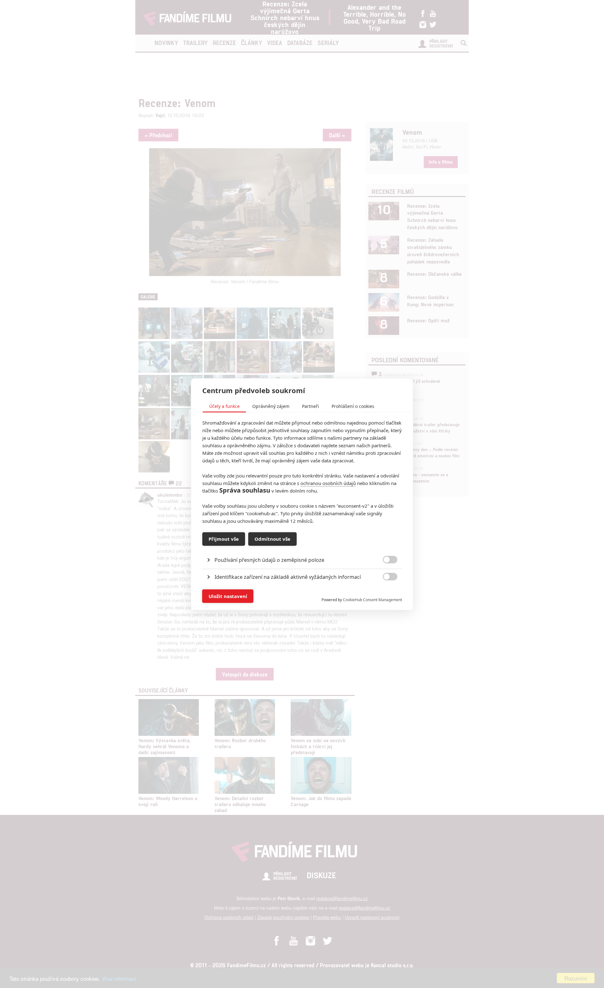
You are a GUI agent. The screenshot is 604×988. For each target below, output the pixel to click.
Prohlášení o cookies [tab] (353, 406)
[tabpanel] (302, 545)
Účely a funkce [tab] (224, 406)
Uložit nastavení (228, 596)
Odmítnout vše (272, 539)
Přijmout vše (224, 539)
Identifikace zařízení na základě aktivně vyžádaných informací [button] (288, 576)
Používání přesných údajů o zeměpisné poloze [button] (269, 559)
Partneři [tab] (310, 406)
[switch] (385, 593)
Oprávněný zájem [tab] (270, 406)
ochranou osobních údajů (328, 483)
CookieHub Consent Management (372, 599)
